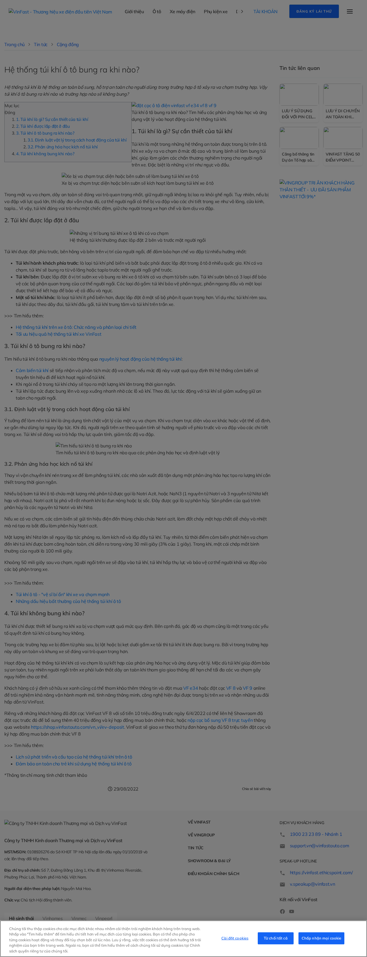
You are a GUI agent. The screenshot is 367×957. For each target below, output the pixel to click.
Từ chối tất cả (276, 938)
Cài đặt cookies (234, 938)
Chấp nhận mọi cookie (321, 938)
